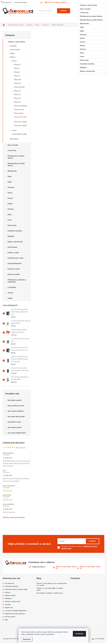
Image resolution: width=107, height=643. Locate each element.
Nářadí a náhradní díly (15, 242)
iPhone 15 (17, 102)
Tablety (12, 53)
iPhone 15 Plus (19, 110)
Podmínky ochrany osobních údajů (16, 589)
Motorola (11, 209)
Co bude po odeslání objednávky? (15, 611)
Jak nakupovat (9, 583)
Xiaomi (14, 130)
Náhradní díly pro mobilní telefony (16, 164)
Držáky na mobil (13, 253)
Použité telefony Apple (19, 134)
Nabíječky (11, 236)
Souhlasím (79, 634)
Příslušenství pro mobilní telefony (16, 157)
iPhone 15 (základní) (20, 106)
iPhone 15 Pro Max (20, 117)
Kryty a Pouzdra (13, 145)
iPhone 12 (17, 91)
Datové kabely (12, 247)
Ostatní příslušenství (15, 263)
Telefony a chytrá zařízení (16, 42)
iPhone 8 (17, 72)
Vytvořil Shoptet (99, 639)
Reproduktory (14, 139)
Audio (10, 176)
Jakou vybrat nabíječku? (16, 411)
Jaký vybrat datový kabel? (16, 417)
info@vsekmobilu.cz (38, 567)
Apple (9, 182)
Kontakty (8, 605)
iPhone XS (17, 83)
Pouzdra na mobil (13, 269)
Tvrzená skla (12, 150)
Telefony (12, 57)
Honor (10, 220)
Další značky (12, 225)
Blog (6, 620)
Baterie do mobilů (14, 274)
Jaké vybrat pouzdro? (15, 400)
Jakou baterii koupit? (15, 427)
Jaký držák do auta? (14, 422)
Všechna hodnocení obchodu (14, 517)
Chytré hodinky (15, 50)
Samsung (11, 187)
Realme (10, 204)
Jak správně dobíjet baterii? (17, 433)
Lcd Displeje (12, 287)
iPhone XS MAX (19, 87)
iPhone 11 (17, 65)
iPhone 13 (17, 95)
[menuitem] (92, 5)
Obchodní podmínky (11, 586)
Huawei (10, 198)
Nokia (10, 215)
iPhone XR (17, 80)
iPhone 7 (17, 68)
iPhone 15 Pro (18, 113)
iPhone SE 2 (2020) (20, 122)
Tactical (10, 293)
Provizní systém (10, 617)
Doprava (7, 592)
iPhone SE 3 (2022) (20, 126)
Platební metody (10, 595)
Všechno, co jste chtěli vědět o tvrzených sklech (50, 589)
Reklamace (8, 598)
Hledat (63, 11)
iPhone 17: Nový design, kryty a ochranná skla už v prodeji (51, 584)
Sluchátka (13, 46)
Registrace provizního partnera (15, 614)
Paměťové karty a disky (15, 258)
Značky (10, 298)
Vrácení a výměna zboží (12, 602)
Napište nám (9, 608)
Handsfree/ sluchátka (15, 231)
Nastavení (27, 639)
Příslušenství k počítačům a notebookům (17, 281)
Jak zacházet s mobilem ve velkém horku (50, 593)
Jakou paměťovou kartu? (16, 406)
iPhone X (17, 76)
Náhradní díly (12, 171)
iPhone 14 (17, 98)
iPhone (14, 61)
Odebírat (92, 541)
